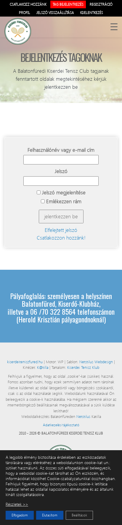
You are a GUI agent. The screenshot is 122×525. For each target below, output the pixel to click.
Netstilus (84, 416)
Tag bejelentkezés (68, 4)
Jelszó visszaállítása (55, 12)
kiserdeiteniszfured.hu (25, 361)
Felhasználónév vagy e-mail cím (61, 149)
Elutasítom (49, 515)
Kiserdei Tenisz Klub (83, 367)
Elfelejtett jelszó (61, 230)
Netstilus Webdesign (96, 361)
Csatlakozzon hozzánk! (61, 237)
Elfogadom (20, 515)
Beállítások (79, 515)
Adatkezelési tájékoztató (61, 425)
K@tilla (43, 367)
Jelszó (61, 171)
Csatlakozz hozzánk (28, 4)
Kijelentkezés (91, 12)
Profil (24, 12)
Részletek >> (17, 504)
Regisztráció (101, 4)
